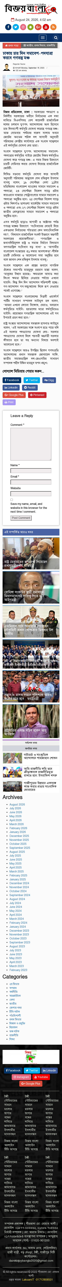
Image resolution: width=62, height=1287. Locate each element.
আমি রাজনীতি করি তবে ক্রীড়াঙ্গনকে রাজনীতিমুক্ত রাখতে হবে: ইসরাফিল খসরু (40, 772)
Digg (51, 380)
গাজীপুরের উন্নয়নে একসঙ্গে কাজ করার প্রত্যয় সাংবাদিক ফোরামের (40, 786)
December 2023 (19, 931)
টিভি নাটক (14, 1011)
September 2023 (19, 942)
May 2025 (15, 863)
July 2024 (15, 903)
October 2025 (18, 844)
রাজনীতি (51, 45)
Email (15, 476)
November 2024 (19, 887)
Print (10, 402)
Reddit (31, 387)
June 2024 (15, 907)
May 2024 (15, 911)
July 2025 (15, 855)
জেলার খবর (15, 1007)
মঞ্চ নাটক (14, 1031)
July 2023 (15, 950)
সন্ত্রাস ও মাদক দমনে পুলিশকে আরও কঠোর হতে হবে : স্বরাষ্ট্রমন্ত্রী (28, 697)
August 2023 (17, 946)
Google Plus (16, 395)
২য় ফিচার (14, 984)
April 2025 (15, 867)
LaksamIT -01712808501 (37, 1279)
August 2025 (17, 852)
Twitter (33, 380)
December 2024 (19, 883)
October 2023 (18, 938)
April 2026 (15, 820)
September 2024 (19, 895)
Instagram (22, 1077)
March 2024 (16, 919)
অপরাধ (13, 988)
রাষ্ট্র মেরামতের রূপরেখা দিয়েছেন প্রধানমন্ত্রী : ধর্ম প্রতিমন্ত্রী (25, 564)
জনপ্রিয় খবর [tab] (31, 748)
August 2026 (17, 804)
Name (15, 465)
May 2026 (15, 816)
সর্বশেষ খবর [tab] (31, 742)
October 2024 (18, 891)
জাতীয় (30, 45)
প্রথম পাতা (13, 45)
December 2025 (19, 836)
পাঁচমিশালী (15, 1015)
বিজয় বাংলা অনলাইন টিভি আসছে (11, 1145)
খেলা (12, 1000)
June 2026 (15, 812)
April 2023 (15, 962)
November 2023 (19, 934)
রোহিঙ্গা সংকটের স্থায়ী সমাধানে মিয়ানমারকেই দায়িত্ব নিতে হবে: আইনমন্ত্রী (24, 596)
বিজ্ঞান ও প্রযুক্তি (17, 1023)
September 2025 (19, 848)
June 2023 (15, 954)
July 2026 (15, 808)
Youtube (42, 1077)
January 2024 (17, 927)
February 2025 (18, 875)
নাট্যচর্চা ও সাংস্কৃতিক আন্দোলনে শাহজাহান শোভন (40, 756)
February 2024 (18, 923)
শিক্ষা (12, 1039)
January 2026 (17, 832)
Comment (17, 425)
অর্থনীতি (13, 992)
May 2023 (15, 958)
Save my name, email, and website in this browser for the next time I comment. (29, 508)
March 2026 (16, 824)
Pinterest (38, 395)
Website (16, 488)
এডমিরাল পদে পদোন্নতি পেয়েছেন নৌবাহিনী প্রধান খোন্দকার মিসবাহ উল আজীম (28, 630)
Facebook (12, 380)
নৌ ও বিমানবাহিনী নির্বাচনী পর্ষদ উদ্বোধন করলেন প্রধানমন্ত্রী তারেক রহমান (30, 663)
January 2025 (17, 879)
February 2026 (18, 828)
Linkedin (12, 387)
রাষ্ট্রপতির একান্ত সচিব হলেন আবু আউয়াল (25, 732)
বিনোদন (13, 1027)
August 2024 (17, 899)
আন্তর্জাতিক (15, 996)
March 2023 (16, 966)
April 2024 (15, 915)
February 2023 (18, 970)
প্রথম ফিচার (39, 45)
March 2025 (16, 871)
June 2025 (15, 859)
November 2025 (19, 840)
